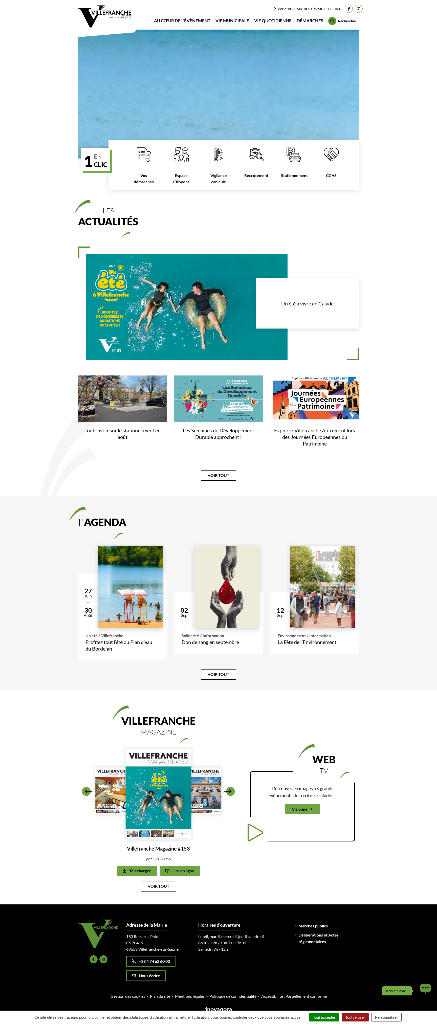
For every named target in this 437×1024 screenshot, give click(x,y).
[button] (86, 791)
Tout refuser (355, 1017)
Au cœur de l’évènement (182, 20)
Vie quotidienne (273, 20)
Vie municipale (232, 20)
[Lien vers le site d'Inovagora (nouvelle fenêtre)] (218, 1009)
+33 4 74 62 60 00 (154, 961)
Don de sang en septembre (210, 642)
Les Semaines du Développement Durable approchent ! (218, 433)
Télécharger (140, 870)
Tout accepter (324, 1017)
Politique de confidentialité (232, 996)
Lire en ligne (183, 870)
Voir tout (218, 475)
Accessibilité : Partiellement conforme (294, 996)
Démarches (310, 20)
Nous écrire (149, 975)
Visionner (300, 809)
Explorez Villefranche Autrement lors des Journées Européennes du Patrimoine (314, 437)
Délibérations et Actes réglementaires (318, 938)
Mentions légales (190, 996)
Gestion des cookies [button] (128, 996)
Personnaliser (386, 1017)
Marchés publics (313, 925)
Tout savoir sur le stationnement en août (122, 433)
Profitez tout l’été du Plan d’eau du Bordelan (118, 645)
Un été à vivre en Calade (307, 303)
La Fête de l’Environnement (307, 642)
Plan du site (160, 996)
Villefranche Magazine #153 (158, 848)
